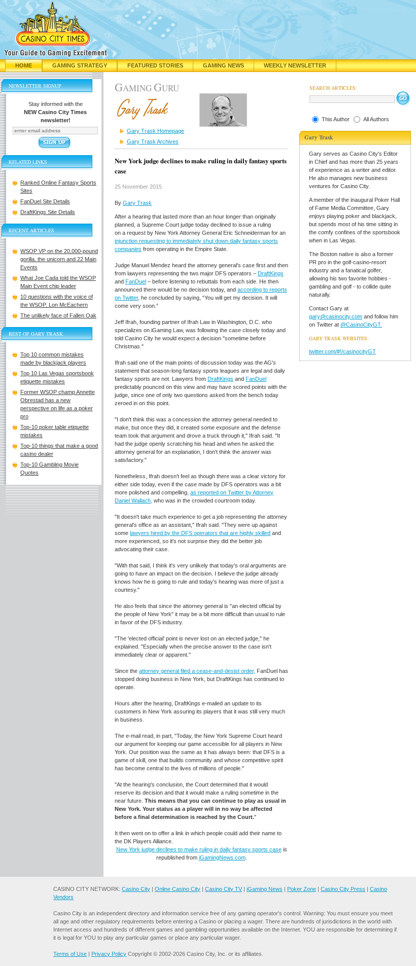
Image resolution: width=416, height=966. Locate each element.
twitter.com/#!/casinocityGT (342, 351)
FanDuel (135, 281)
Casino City (136, 889)
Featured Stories (155, 65)
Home (23, 65)
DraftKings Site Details (47, 212)
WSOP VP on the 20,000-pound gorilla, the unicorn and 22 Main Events (59, 259)
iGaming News (265, 889)
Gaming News (223, 65)
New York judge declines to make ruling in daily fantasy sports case (199, 849)
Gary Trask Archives (153, 141)
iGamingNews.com (222, 857)
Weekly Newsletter (295, 65)
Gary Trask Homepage (155, 131)
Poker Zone (301, 889)
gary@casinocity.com (335, 316)
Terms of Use (70, 954)
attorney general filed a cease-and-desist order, (197, 671)
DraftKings (271, 273)
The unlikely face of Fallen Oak (58, 315)
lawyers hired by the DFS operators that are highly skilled (200, 533)
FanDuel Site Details (45, 201)
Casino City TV (223, 889)
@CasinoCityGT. (361, 324)
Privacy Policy (108, 954)
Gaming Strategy (79, 65)
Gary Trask (137, 203)
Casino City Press (343, 889)
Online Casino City (177, 889)
